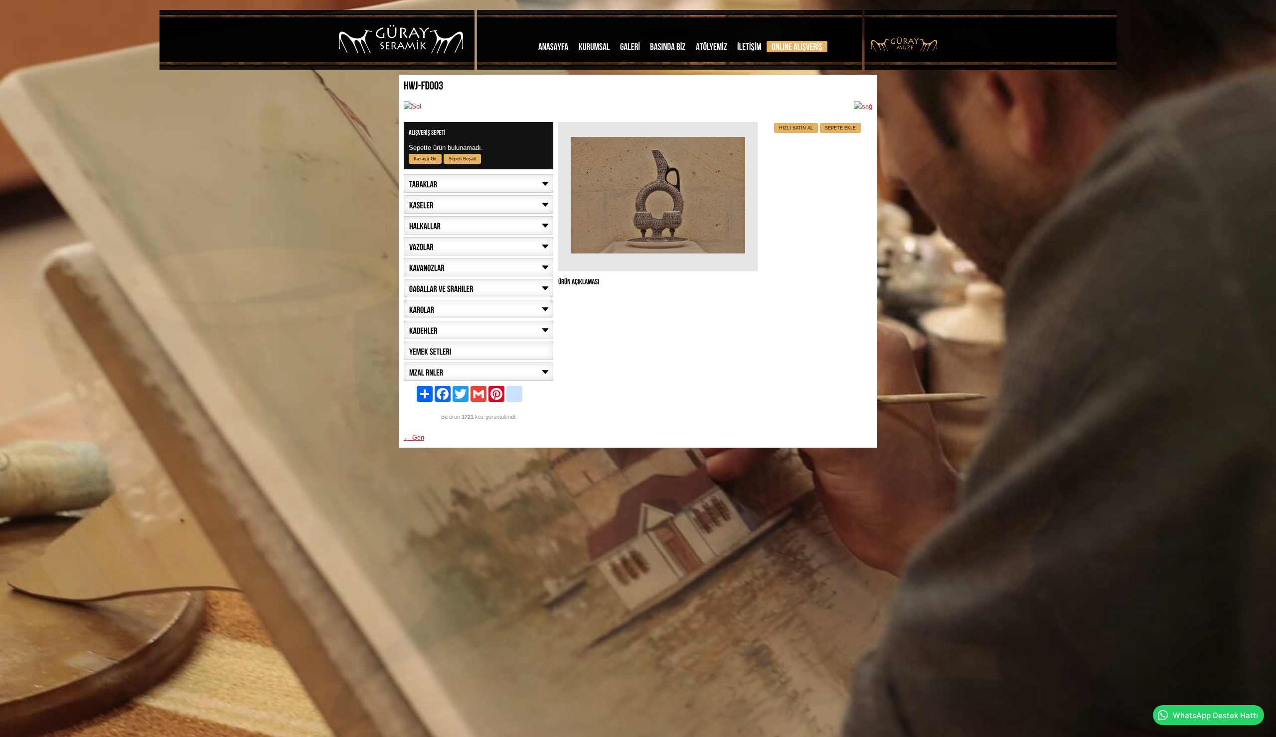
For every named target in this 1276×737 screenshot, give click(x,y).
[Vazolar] (478, 246)
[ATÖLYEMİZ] (711, 46)
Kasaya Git (425, 158)
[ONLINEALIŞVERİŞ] (797, 46)
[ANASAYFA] (553, 46)
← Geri (414, 437)
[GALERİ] (630, 46)
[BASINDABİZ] (668, 46)
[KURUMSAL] (594, 46)
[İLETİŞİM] (749, 46)
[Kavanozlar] (478, 267)
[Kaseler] (478, 204)
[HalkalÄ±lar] (478, 225)
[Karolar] (478, 309)
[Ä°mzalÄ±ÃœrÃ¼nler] (478, 372)
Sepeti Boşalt (462, 158)
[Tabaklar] (478, 183)
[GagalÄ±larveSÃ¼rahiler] (478, 288)
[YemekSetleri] (478, 351)
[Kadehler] (478, 330)
